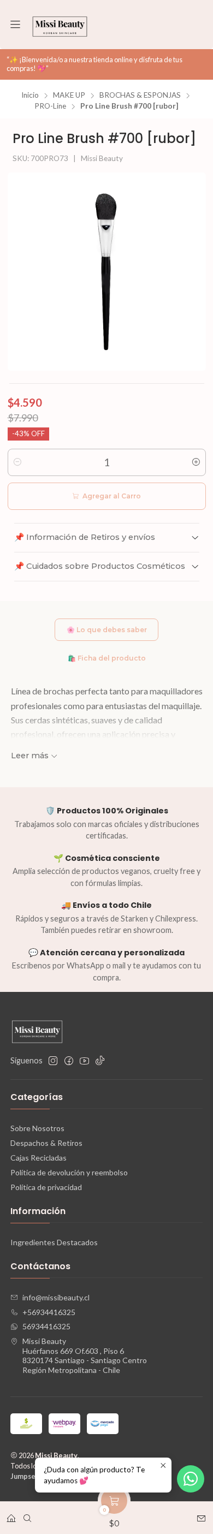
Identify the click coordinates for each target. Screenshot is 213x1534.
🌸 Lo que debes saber (107, 630)
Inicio (30, 95)
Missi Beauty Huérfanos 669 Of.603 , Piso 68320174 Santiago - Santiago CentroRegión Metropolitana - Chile (84, 1355)
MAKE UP (69, 95)
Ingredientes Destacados (54, 1242)
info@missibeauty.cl (56, 1297)
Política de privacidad (46, 1187)
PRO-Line (50, 106)
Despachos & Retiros (46, 1142)
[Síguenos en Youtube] (84, 1060)
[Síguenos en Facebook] (68, 1060)
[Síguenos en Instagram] (53, 1060)
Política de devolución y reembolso (69, 1172)
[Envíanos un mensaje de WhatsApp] (190, 1479)
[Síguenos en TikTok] (99, 1060)
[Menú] (15, 25)
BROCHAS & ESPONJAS (140, 95)
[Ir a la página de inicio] (60, 24)
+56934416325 (48, 1312)
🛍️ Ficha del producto (107, 658)
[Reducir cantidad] (17, 462)
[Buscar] (27, 1514)
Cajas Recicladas (38, 1157)
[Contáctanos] (201, 1514)
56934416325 (46, 1326)
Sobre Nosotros (37, 1128)
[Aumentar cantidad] (196, 462)
